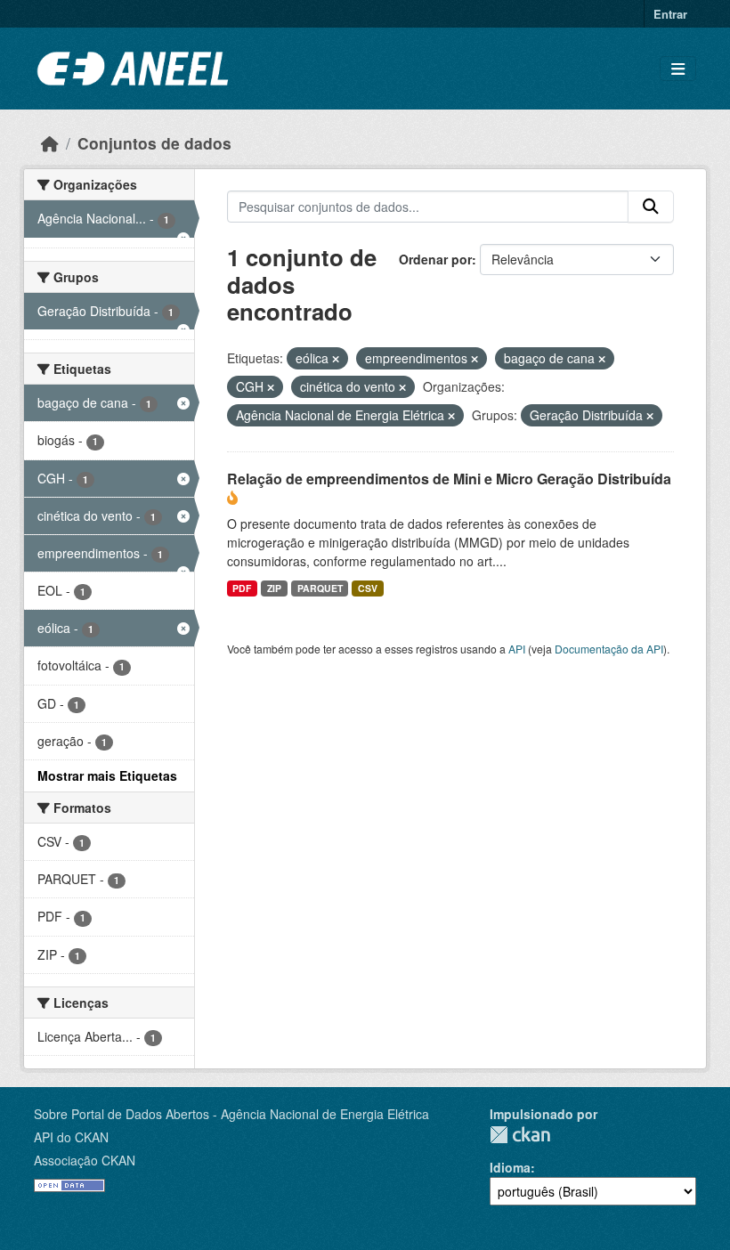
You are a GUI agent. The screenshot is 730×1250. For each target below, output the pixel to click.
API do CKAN (71, 1137)
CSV (367, 588)
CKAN (520, 1134)
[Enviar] (651, 207)
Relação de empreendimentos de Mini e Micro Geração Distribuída (449, 478)
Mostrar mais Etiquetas (107, 775)
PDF (241, 588)
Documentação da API (609, 648)
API (516, 648)
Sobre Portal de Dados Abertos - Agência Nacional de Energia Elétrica (231, 1114)
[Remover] (335, 359)
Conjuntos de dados (154, 143)
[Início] (50, 143)
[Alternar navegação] (678, 69)
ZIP (274, 588)
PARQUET (320, 588)
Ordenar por (435, 259)
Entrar (670, 13)
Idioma (510, 1167)
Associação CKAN (84, 1160)
